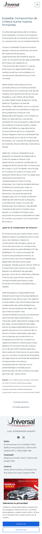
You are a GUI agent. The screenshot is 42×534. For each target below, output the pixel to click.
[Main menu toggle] (37, 4)
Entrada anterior (21, 402)
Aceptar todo (21, 524)
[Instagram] (23, 437)
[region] (21, 517)
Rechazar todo (21, 530)
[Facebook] (18, 437)
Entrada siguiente (21, 407)
